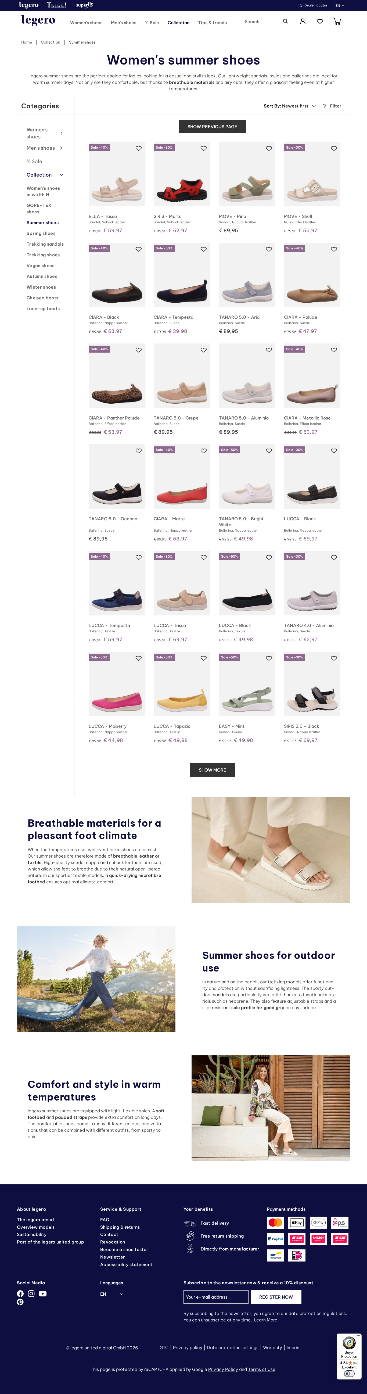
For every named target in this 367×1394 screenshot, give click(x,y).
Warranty (272, 1347)
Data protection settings (232, 1347)
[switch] (349, 1373)
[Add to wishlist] (138, 148)
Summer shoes (82, 42)
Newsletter (112, 1257)
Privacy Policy (223, 1369)
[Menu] (358, 1337)
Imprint (294, 1347)
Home (26, 42)
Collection (50, 42)
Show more (212, 770)
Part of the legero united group (50, 1242)
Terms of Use (261, 1369)
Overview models (36, 1227)
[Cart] (337, 22)
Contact (109, 1234)
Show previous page (212, 126)
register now (276, 1297)
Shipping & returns (120, 1227)
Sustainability (31, 1234)
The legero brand (35, 1219)
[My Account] (302, 22)
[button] (29, 5)
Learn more (265, 1320)
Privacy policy (187, 1347)
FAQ (104, 1219)
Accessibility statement (126, 1264)
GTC (164, 1347)
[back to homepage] (38, 21)
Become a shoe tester (124, 1249)
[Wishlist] (320, 22)
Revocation (112, 1242)
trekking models (284, 981)
